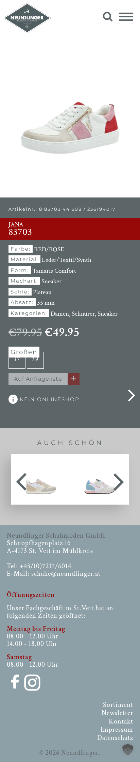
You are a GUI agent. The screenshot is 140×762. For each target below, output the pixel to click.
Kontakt (121, 721)
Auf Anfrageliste (38, 379)
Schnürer (83, 313)
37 (17, 359)
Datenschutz (115, 738)
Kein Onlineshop (49, 399)
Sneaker (108, 313)
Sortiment (118, 705)
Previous (21, 479)
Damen (60, 313)
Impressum (117, 730)
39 (35, 359)
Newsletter (117, 713)
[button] (128, 749)
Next (118, 479)
